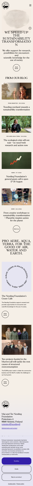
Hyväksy (16, 461)
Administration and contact (9, 428)
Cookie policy (12, 483)
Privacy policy (20, 483)
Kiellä (16, 469)
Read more (16, 67)
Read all (16, 229)
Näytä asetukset (16, 477)
